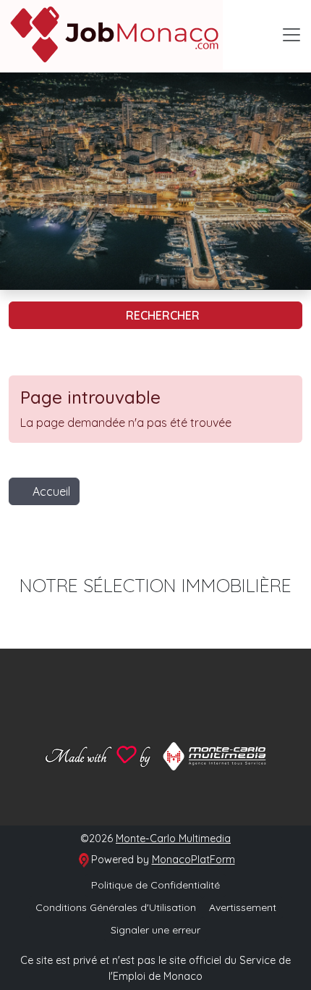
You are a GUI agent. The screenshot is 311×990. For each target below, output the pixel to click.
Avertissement (242, 907)
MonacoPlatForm (193, 859)
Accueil (51, 491)
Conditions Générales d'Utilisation (115, 907)
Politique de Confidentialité (155, 884)
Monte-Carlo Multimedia (173, 838)
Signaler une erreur (155, 929)
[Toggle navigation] (291, 35)
